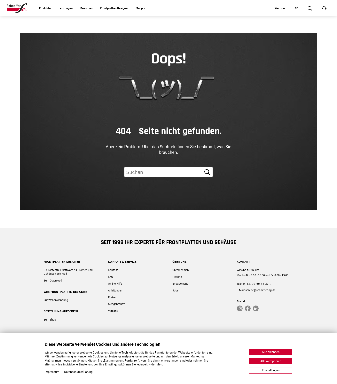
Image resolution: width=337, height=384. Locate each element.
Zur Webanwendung (56, 300)
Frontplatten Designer (114, 8)
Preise (111, 297)
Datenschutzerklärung (78, 372)
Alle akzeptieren (270, 361)
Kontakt (113, 270)
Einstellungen (270, 370)
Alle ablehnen (270, 352)
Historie (177, 276)
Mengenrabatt (116, 304)
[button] (327, 235)
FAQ (110, 276)
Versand (113, 310)
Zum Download (53, 280)
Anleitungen (115, 290)
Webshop (280, 8)
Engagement (180, 283)
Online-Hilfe (115, 283)
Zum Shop (50, 319)
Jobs (175, 290)
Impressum (52, 372)
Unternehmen (180, 270)
